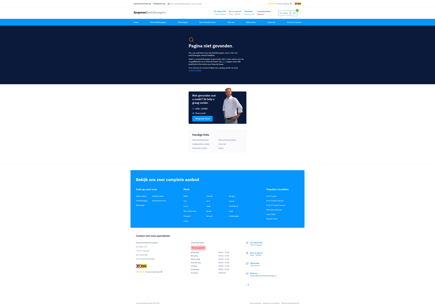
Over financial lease (207, 22)
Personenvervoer (159, 201)
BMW (186, 196)
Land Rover (233, 206)
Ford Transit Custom (275, 201)
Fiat (185, 201)
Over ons (231, 22)
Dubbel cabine (158, 196)
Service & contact (294, 22)
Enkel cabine (141, 196)
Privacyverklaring (255, 303)
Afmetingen (183, 22)
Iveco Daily (271, 214)
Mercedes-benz (190, 211)
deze (224, 62)
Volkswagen (234, 216)
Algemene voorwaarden (271, 303)
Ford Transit (271, 196)
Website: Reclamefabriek (290, 303)
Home (136, 22)
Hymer (231, 201)
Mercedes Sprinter (274, 210)
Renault (209, 216)
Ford (208, 201)
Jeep (208, 206)
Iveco (186, 206)
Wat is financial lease (227, 140)
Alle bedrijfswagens (158, 22)
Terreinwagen (141, 201)
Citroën (209, 196)
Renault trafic (272, 219)
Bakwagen (140, 205)
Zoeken (285, 13)
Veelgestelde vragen (200, 144)
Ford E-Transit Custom (275, 205)
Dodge (232, 196)
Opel (231, 211)
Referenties (251, 22)
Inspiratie (271, 22)
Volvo (186, 221)
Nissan (209, 211)
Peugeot (187, 216)
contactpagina (195, 70)
